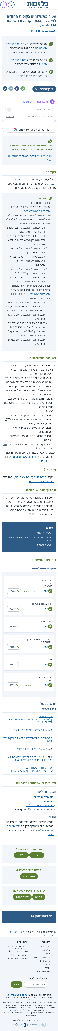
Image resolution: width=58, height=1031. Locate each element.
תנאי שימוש (10, 117)
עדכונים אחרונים (44, 961)
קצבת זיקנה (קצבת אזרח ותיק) (30, 477)
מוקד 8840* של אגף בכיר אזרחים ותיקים (33, 730)
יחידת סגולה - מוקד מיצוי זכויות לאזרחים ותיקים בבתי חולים (28, 739)
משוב (51, 834)
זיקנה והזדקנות (44, 533)
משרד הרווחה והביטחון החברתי (38, 767)
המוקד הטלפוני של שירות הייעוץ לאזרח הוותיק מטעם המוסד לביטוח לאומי (29, 758)
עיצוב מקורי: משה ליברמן (19, 951)
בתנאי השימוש (15, 1010)
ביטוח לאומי (46, 621)
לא (21, 855)
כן (37, 855)
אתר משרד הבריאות (30, 76)
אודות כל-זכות (45, 946)
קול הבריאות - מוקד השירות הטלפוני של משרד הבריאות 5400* (31, 721)
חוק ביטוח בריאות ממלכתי (40, 805)
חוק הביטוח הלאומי (43, 797)
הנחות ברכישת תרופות (25, 456)
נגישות (48, 954)
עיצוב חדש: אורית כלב (20, 955)
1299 (12, 685)
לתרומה (47, 968)
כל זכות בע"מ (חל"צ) (17, 995)
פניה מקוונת (29, 591)
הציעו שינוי (29, 876)
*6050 (30, 514)
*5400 (13, 591)
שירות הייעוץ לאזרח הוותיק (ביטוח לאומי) (39, 640)
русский (35, 30)
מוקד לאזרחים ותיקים (42, 603)
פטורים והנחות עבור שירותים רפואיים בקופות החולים (29, 539)
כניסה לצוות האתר (43, 971)
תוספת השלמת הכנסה (41, 481)
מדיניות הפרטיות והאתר (41, 957)
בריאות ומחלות (44, 545)
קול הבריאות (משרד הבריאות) (46, 583)
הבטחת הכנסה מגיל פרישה (36, 211)
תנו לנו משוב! (45, 964)
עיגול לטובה (22, 897)
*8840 (13, 608)
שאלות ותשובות (44, 950)
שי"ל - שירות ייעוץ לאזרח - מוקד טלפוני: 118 (32, 770)
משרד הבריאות (46, 716)
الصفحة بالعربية (48, 30)
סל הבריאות (46, 461)
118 (11, 664)
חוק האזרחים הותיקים (42, 809)
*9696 (13, 646)
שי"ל (50, 659)
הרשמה (16, 984)
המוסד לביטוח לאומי (26, 748)
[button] (53, 4)
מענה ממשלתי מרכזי (45, 679)
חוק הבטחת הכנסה (43, 801)
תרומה (38, 897)
